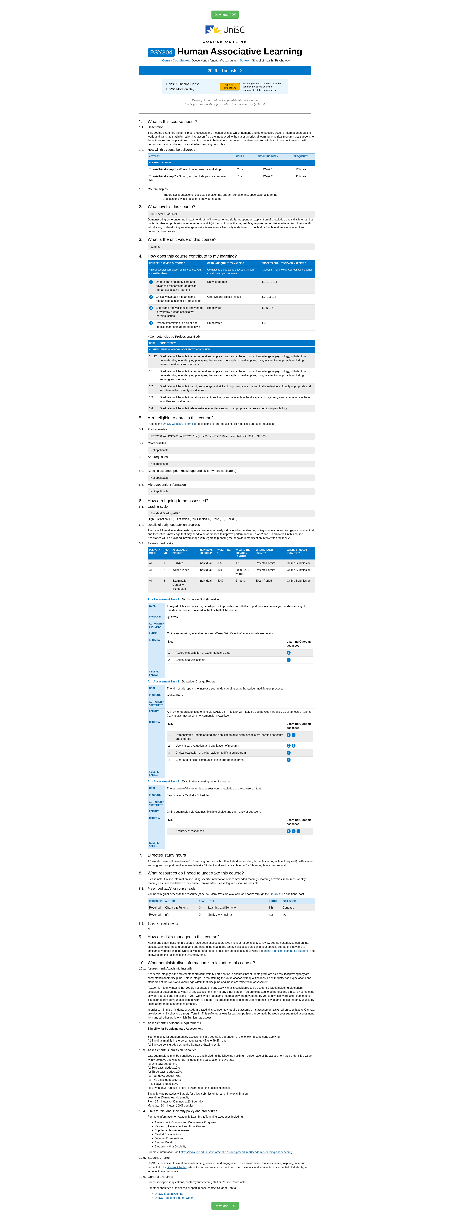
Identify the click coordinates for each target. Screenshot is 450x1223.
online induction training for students (285, 950)
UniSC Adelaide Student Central (175, 1197)
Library (274, 894)
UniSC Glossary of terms (178, 423)
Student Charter (177, 1167)
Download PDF (225, 14)
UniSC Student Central (169, 1193)
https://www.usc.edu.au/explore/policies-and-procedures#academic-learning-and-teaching (236, 1152)
